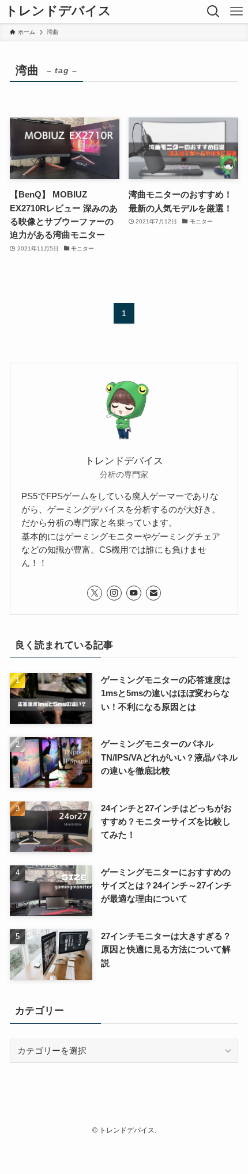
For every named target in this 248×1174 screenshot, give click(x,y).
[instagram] (114, 593)
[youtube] (133, 593)
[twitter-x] (94, 593)
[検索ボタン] (213, 11)
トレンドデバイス (58, 11)
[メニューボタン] (236, 11)
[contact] (153, 593)
